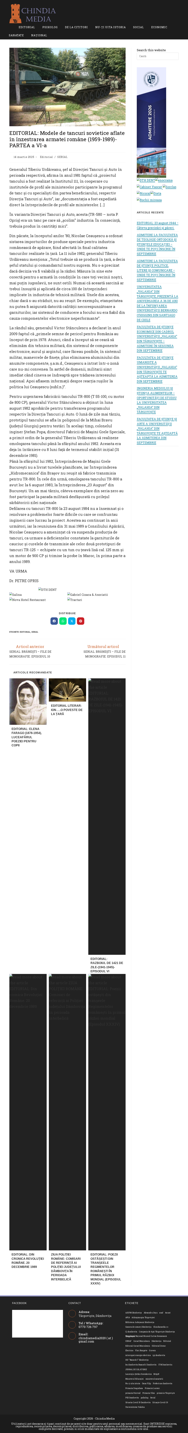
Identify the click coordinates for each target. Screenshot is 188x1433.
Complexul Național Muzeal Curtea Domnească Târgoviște (146, 1336)
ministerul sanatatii (154, 1378)
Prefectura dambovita (162, 1383)
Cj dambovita (131, 1331)
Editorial (46, 157)
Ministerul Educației (134, 1378)
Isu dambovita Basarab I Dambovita (141, 1364)
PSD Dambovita (132, 1397)
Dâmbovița (156, 1341)
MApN (156, 1374)
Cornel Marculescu (141, 1341)
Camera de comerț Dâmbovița (138, 1326)
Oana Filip (146, 1383)
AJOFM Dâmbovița (133, 1312)
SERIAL (62, 157)
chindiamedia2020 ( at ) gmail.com (96, 1339)
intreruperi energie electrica (138, 1355)
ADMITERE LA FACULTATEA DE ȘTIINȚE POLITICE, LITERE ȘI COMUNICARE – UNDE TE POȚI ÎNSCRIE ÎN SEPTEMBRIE (157, 270)
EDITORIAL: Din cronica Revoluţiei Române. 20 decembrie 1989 (28, 1260)
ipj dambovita (159, 1355)
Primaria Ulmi (148, 1393)
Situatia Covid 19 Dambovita (138, 1402)
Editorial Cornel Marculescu (137, 1345)
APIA (127, 1317)
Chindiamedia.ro (160, 1326)
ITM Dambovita (165, 1364)
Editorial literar (159, 1345)
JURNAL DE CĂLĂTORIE (136, 1369)
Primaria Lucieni (152, 1388)
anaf (161, 1312)
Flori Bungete (141, 1350)
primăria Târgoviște (166, 1393)
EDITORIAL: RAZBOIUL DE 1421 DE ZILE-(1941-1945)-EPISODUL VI (107, 965)
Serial (34, 631)
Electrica (129, 1350)
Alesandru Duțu (151, 1312)
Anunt (168, 1312)
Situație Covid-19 (160, 1402)
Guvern (152, 1350)
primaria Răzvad (133, 1393)
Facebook (19, 1303)
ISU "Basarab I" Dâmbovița (137, 1359)
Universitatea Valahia (135, 1407)
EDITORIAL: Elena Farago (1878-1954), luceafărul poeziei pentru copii (27, 737)
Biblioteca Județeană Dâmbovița (139, 1322)
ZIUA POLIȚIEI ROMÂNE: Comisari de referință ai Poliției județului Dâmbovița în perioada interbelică (66, 1267)
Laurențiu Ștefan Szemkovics (138, 1374)
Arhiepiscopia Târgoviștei (143, 1317)
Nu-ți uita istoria (132, 1383)
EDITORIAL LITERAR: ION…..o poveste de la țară (67, 710)
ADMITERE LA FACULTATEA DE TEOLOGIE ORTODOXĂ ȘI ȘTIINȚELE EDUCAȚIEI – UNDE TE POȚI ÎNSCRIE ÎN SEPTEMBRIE (157, 244)
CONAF (128, 1341)
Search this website (151, 50)
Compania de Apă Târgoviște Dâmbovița (157, 1331)
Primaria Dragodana (134, 1388)
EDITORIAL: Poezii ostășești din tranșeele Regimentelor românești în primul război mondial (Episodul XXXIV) (106, 1269)
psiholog (144, 1397)
